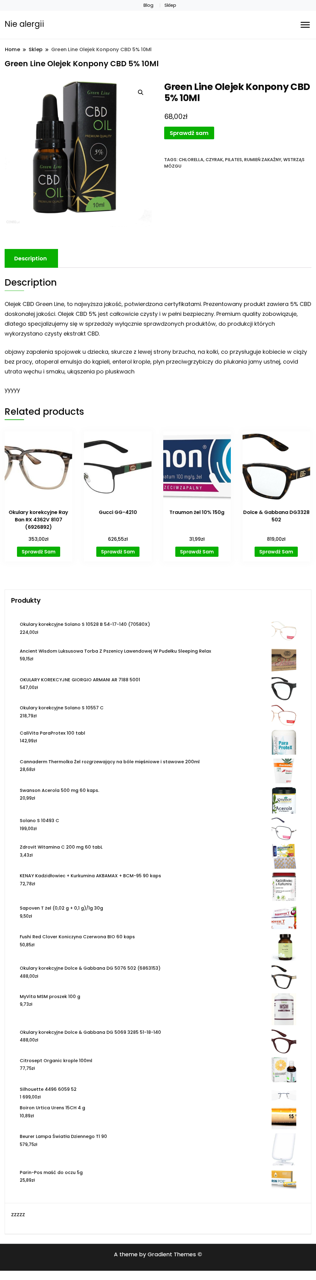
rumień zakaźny (262, 160)
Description (30, 258)
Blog (148, 5)
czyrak (214, 160)
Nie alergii (24, 24)
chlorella (191, 160)
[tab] (30, 258)
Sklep (170, 5)
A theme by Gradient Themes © (158, 1254)
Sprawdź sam (189, 133)
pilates (233, 160)
